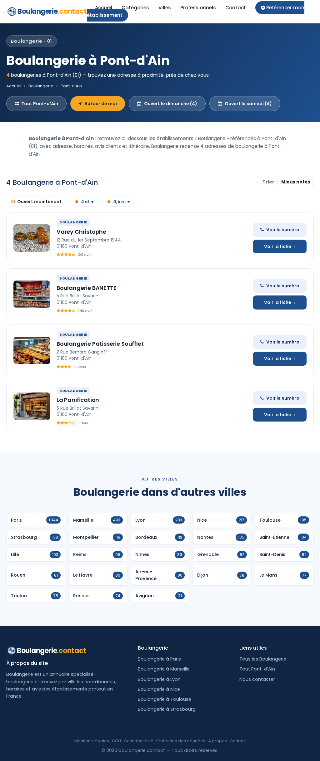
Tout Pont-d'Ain (39, 103)
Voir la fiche (277, 246)
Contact (235, 7)
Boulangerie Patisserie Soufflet (100, 344)
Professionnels (198, 7)
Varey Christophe (81, 232)
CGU (116, 741)
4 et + (87, 201)
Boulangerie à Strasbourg (167, 709)
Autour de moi (100, 103)
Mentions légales (91, 741)
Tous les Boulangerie (262, 659)
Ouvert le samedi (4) (248, 103)
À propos (217, 741)
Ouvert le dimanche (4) (170, 103)
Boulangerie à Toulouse (164, 699)
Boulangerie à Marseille (164, 669)
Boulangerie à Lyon (159, 679)
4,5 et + (121, 201)
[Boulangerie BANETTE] (31, 294)
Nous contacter (257, 679)
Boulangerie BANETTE (87, 288)
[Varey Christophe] (31, 238)
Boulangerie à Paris (159, 659)
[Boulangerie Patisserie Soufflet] (31, 350)
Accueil (103, 7)
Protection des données (180, 741)
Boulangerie (52, 11)
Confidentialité (138, 741)
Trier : (270, 182)
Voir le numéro (282, 230)
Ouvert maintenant (39, 201)
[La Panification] (31, 406)
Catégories (135, 7)
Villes (164, 7)
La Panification (78, 400)
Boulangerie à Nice (159, 689)
